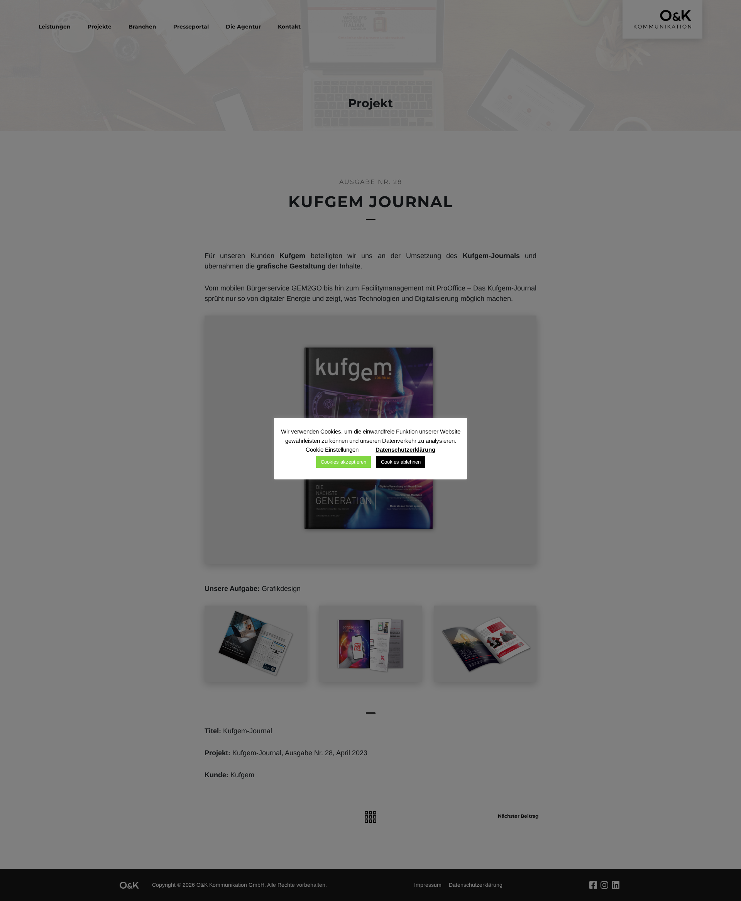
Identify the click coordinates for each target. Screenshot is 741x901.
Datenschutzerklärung (405, 449)
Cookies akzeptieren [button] (343, 462)
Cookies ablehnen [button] (401, 462)
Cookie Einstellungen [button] (332, 449)
